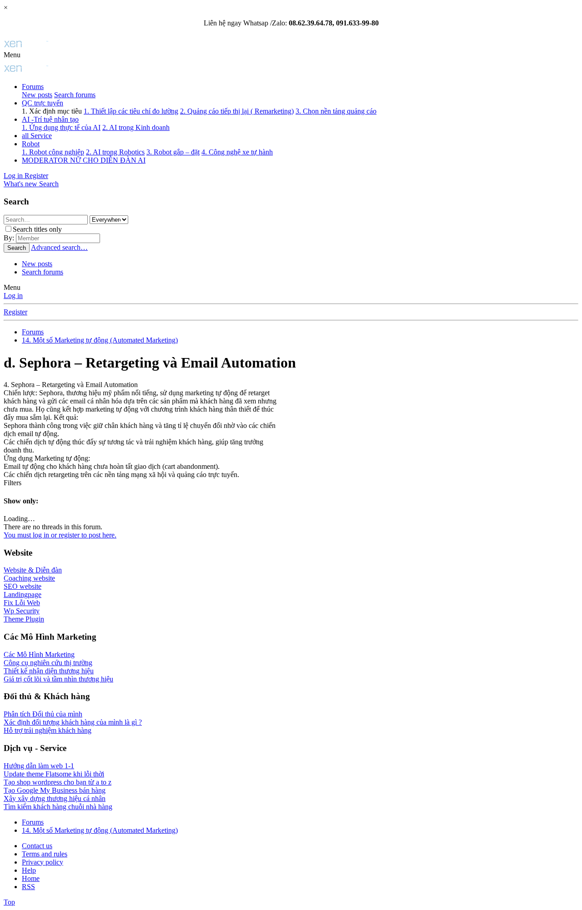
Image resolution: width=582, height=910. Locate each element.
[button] (12, 55)
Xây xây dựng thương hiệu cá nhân (54, 798)
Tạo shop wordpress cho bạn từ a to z (57, 782)
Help (29, 870)
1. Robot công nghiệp (53, 152)
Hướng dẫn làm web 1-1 (39, 766)
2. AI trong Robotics (115, 152)
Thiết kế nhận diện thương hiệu (49, 671)
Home (31, 878)
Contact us (37, 846)
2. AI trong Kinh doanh (136, 127)
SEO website (22, 586)
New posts (37, 95)
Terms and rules (44, 854)
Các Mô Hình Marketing (39, 654)
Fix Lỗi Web (22, 603)
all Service (37, 135)
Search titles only (37, 229)
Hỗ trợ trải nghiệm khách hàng (47, 730)
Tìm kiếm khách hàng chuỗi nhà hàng (58, 807)
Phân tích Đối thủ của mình (43, 714)
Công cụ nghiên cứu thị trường (48, 662)
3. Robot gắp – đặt (173, 152)
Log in (13, 295)
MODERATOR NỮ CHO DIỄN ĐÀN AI (84, 160)
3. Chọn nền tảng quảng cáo (336, 111)
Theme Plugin (24, 619)
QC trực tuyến (42, 103)
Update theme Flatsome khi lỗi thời (54, 774)
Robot (31, 144)
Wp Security (22, 611)
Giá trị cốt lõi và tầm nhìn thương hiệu (58, 679)
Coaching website (29, 578)
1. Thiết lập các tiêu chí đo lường (131, 111)
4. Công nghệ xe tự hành (237, 152)
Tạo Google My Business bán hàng (54, 790)
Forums (33, 86)
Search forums (74, 95)
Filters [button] (12, 483)
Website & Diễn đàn (33, 570)
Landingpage (22, 594)
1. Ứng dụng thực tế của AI (61, 127)
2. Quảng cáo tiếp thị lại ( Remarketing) (237, 111)
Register (15, 312)
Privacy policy (42, 862)
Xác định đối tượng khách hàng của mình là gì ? (73, 722)
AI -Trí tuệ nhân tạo (50, 119)
